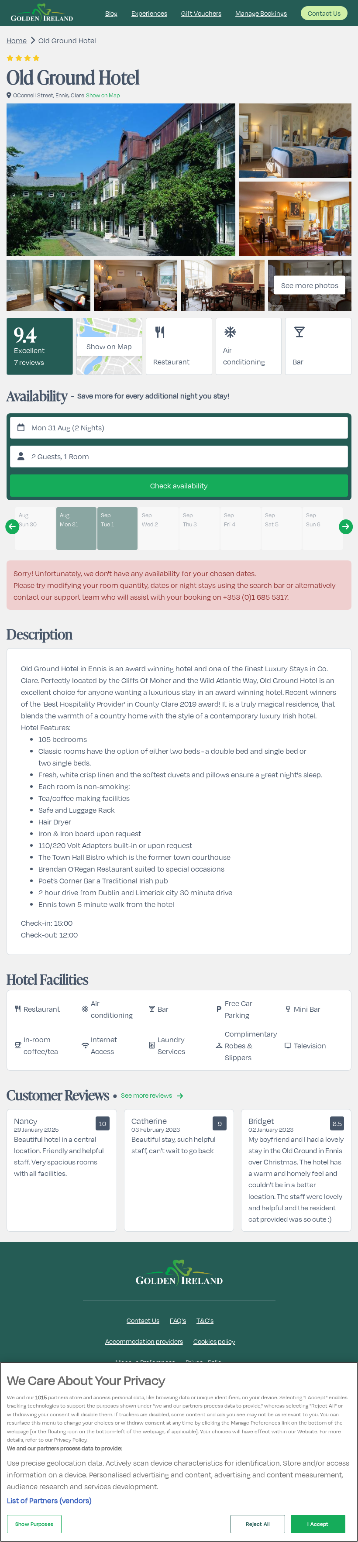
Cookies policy (214, 1341)
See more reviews (147, 1095)
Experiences (149, 13)
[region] (179, 1452)
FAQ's (178, 1320)
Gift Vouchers (201, 13)
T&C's (204, 1320)
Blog (111, 13)
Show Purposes (34, 1523)
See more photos (309, 285)
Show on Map (109, 346)
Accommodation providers (144, 1341)
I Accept (317, 1523)
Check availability (179, 486)
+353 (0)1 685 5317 (255, 597)
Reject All (258, 1523)
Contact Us (324, 13)
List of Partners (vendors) (49, 1500)
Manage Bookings (261, 13)
